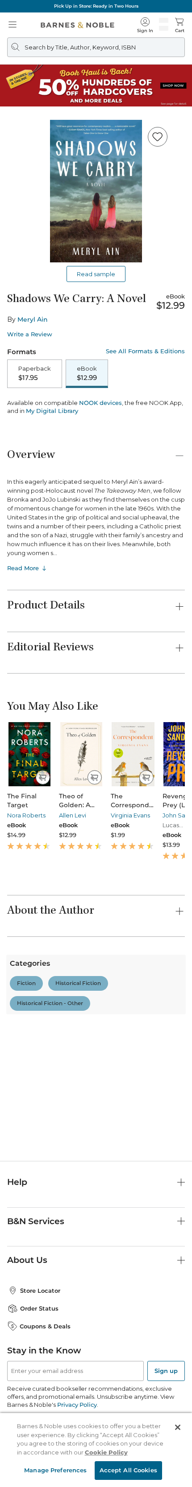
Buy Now (96, 431)
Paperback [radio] (34, 373)
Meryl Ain (32, 319)
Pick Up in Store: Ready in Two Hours (96, 6)
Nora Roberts (26, 868)
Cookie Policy (106, 1452)
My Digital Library (52, 464)
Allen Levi (72, 868)
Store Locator (40, 1290)
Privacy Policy (77, 1404)
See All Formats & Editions (145, 351)
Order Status (39, 1308)
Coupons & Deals (45, 1326)
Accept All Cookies (128, 1470)
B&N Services (35, 1221)
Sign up (166, 1370)
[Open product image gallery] (96, 191)
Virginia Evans (130, 868)
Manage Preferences (55, 1470)
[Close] (178, 1427)
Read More (23, 621)
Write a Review (29, 334)
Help (17, 1182)
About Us (27, 1260)
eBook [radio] (87, 373)
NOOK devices (100, 456)
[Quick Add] (42, 831)
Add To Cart (96, 408)
